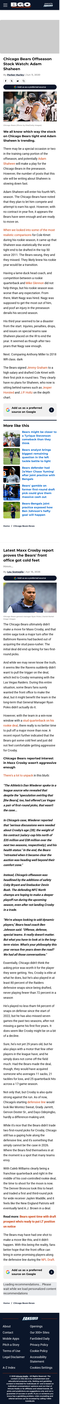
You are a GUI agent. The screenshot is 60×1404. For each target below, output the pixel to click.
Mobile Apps (11, 1338)
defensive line (36, 1102)
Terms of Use (11, 1351)
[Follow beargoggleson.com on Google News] (51, 409)
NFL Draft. (48, 1259)
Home (6, 526)
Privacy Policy (39, 1344)
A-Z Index (9, 1367)
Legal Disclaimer (14, 1357)
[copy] (23, 81)
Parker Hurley (15, 74)
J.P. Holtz (26, 392)
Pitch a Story (11, 1344)
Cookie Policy (39, 1351)
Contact (8, 1332)
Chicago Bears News (23, 526)
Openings (36, 1326)
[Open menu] (5, 5)
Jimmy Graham (37, 367)
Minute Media (22, 1376)
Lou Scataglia (15, 571)
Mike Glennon (35, 283)
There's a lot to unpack (18, 775)
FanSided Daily (40, 1338)
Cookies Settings (41, 1367)
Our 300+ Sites (39, 1332)
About (7, 1326)
